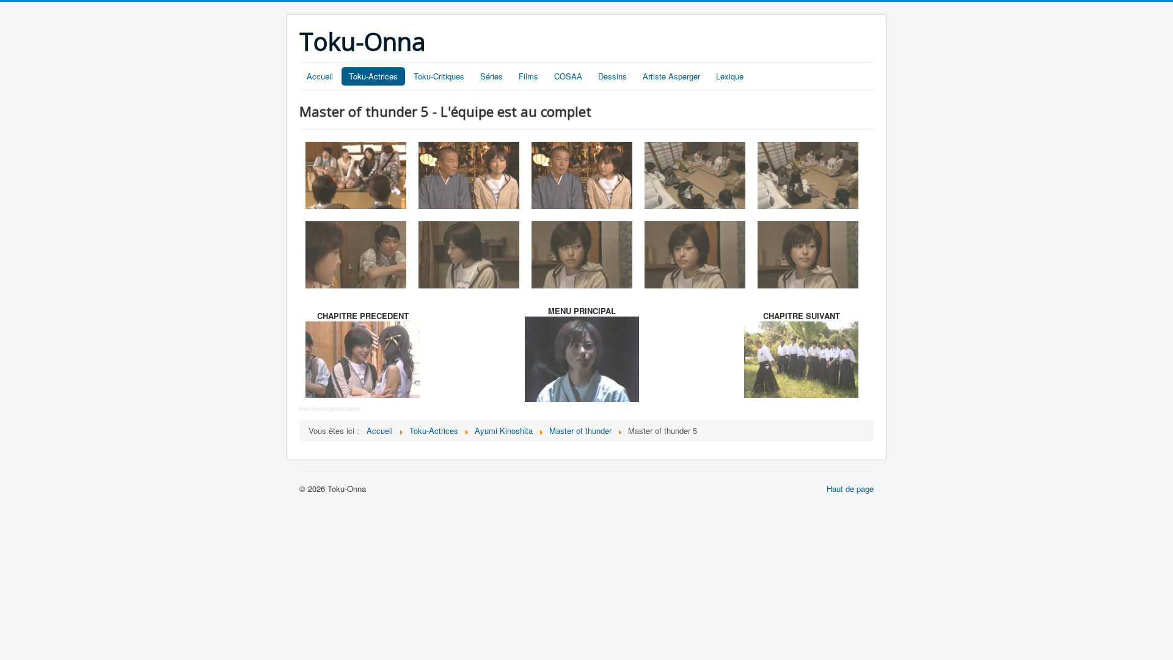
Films (528, 76)
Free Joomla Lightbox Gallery (329, 408)
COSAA (568, 76)
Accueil (320, 76)
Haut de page (850, 488)
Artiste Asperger (671, 76)
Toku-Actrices (373, 76)
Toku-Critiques (439, 76)
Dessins (612, 76)
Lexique (730, 76)
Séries (491, 76)
